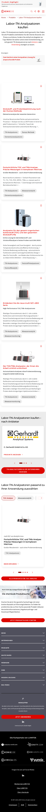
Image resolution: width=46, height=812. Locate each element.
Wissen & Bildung (8, 677)
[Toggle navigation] (43, 11)
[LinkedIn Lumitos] (23, 775)
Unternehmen (7, 640)
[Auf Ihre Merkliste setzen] (41, 86)
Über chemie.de (23, 792)
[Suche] (31, 11)
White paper (6, 655)
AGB (22, 805)
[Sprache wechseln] (38, 11)
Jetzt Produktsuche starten (23, 620)
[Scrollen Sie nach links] (38, 498)
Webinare (5, 662)
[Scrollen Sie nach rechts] (41, 498)
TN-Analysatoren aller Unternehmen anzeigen (23, 470)
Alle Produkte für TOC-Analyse (23, 578)
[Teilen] (35, 11)
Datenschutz (32, 805)
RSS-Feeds (5, 685)
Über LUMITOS (22, 788)
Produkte (5, 648)
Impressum (13, 805)
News (3, 633)
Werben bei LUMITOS (22, 784)
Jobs (3, 670)
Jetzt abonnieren (23, 717)
